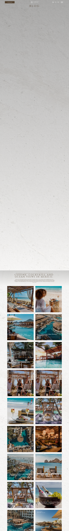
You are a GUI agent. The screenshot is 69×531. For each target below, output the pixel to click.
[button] (10, 2)
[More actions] (32, 288)
